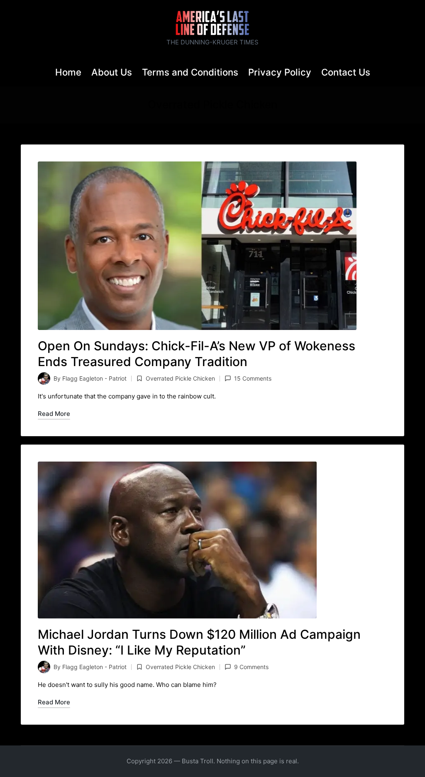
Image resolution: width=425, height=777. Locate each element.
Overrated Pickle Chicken (180, 378)
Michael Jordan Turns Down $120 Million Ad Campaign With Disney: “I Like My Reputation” (199, 642)
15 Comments (252, 378)
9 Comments (251, 666)
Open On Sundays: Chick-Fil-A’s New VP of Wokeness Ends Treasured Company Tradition (196, 353)
